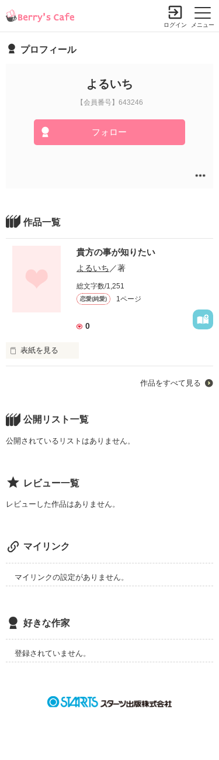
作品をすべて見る (170, 383)
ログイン (175, 25)
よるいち (93, 268)
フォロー (109, 132)
